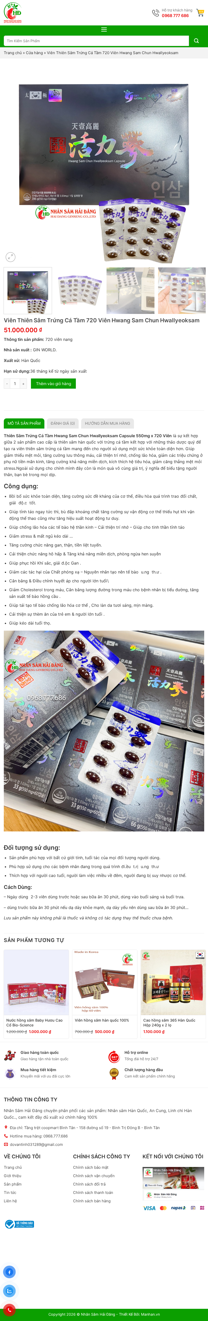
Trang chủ (13, 52)
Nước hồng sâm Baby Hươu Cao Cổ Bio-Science (34, 1022)
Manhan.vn (150, 1314)
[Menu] (104, 29)
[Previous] (14, 163)
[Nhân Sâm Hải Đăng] (13, 12)
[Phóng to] (10, 257)
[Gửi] (196, 41)
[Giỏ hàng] (200, 12)
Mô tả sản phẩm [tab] (24, 423)
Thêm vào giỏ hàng (53, 383)
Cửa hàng (34, 52)
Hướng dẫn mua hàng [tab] (107, 423)
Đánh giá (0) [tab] (63, 423)
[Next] (193, 163)
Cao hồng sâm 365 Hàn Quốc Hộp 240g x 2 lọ (169, 1022)
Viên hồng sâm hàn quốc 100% (102, 1020)
